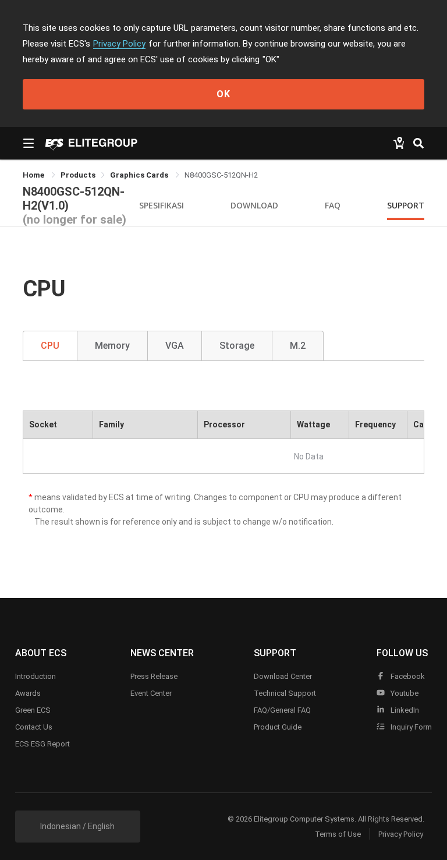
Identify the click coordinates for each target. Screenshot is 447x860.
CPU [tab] (50, 345)
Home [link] (34, 175)
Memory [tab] (112, 345)
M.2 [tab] (298, 345)
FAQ (332, 205)
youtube (403, 693)
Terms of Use (338, 834)
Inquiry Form (410, 727)
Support (405, 205)
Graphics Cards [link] (140, 175)
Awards (28, 693)
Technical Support (285, 693)
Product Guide (277, 727)
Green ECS (33, 710)
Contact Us (33, 727)
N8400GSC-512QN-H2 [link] (221, 175)
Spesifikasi (161, 205)
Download (254, 205)
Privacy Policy (119, 43)
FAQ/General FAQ (282, 710)
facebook (407, 676)
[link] (78, 175)
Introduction (35, 676)
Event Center (151, 693)
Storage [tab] (236, 345)
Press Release (154, 676)
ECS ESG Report (42, 743)
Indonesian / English (77, 826)
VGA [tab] (174, 345)
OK (223, 94)
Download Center (283, 676)
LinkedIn (404, 710)
